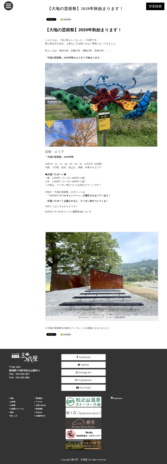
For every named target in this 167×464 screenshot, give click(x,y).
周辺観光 (39, 398)
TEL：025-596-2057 (19, 374)
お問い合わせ (40, 405)
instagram (84, 372)
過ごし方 (13, 416)
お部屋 (12, 405)
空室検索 (155, 6)
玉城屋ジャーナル (17, 409)
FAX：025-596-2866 (19, 377)
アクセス (39, 402)
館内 (12, 412)
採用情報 (39, 409)
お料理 (12, 402)
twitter (84, 364)
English (38, 412)
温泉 (12, 398)
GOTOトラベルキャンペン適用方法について (68, 211)
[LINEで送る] (65, 19)
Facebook (84, 357)
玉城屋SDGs (40, 416)
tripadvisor (85, 380)
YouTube (85, 387)
